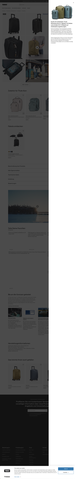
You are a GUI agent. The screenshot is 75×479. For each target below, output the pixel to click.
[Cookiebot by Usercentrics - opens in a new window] (7, 477)
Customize (65, 472)
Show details (16, 476)
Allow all (65, 468)
